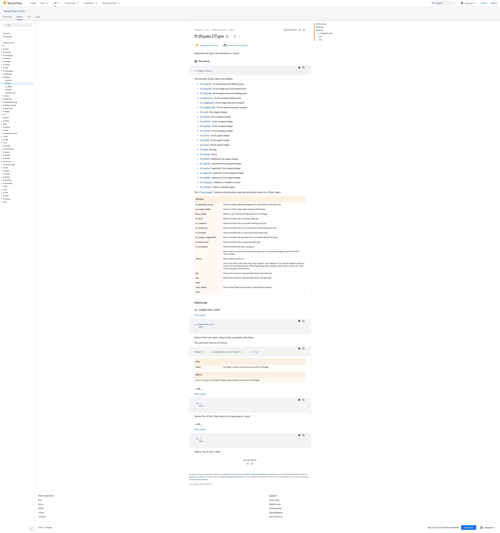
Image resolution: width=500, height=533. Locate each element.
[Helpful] (300, 30)
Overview (7, 17)
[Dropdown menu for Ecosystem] (78, 3)
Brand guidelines (276, 513)
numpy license (201, 479)
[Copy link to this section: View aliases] (212, 61)
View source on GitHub (237, 45)
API (55, 3)
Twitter (41, 513)
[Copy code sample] (303, 67)
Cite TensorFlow (275, 517)
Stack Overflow (275, 508)
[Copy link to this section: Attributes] (206, 199)
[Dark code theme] (299, 67)
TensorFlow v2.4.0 (14, 11)
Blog (40, 500)
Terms (40, 527)
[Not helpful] (304, 30)
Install (33, 3)
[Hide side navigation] (31, 528)
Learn (42, 3)
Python (20, 17)
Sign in (494, 3)
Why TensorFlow (109, 3)
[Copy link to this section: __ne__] (205, 424)
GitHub (483, 3)
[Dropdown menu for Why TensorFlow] (120, 3)
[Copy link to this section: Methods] (210, 303)
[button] (17, 46)
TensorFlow (198, 30)
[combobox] (444, 3)
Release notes (275, 504)
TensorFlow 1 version (209, 45)
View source (200, 315)
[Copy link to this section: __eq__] (205, 388)
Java (38, 17)
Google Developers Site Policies (231, 477)
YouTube (42, 517)
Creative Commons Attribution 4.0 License (259, 474)
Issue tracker (274, 500)
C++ (29, 17)
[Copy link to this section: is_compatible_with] (222, 310)
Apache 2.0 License (196, 477)
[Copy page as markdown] (235, 36)
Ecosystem (70, 3)
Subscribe (468, 527)
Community (89, 3)
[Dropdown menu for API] (60, 3)
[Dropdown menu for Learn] (48, 3)
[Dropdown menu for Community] (97, 3)
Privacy (49, 527)
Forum (40, 504)
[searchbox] (17, 25)
